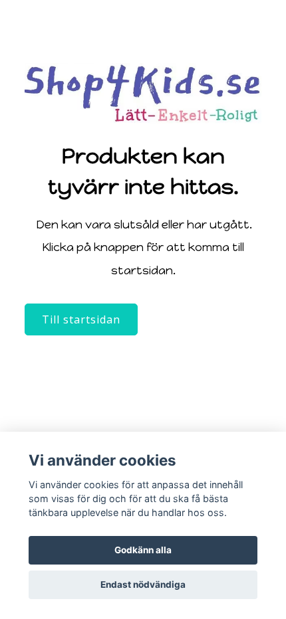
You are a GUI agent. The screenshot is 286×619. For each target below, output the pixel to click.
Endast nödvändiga (143, 584)
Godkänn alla (143, 550)
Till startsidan (81, 319)
